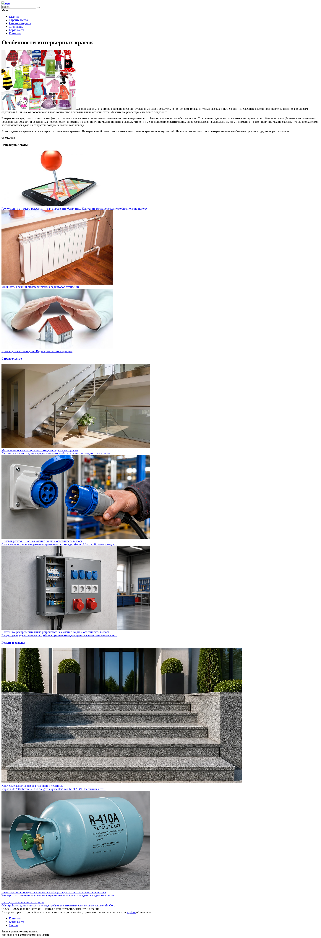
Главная (14, 16)
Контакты (15, 33)
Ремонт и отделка (20, 23)
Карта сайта (16, 30)
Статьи (13, 925)
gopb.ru (131, 912)
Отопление (16, 26)
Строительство (18, 20)
